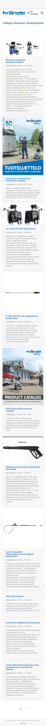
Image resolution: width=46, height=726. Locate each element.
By (19, 66)
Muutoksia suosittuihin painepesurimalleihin (15, 61)
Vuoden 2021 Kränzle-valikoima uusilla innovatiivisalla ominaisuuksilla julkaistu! (22, 667)
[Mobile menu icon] (41, 12)
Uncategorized (10, 66)
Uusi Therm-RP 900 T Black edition (21, 229)
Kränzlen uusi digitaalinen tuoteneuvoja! (23, 623)
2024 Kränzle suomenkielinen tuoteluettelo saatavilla (18, 180)
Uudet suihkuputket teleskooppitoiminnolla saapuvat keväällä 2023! (20, 554)
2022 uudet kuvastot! (14, 596)
